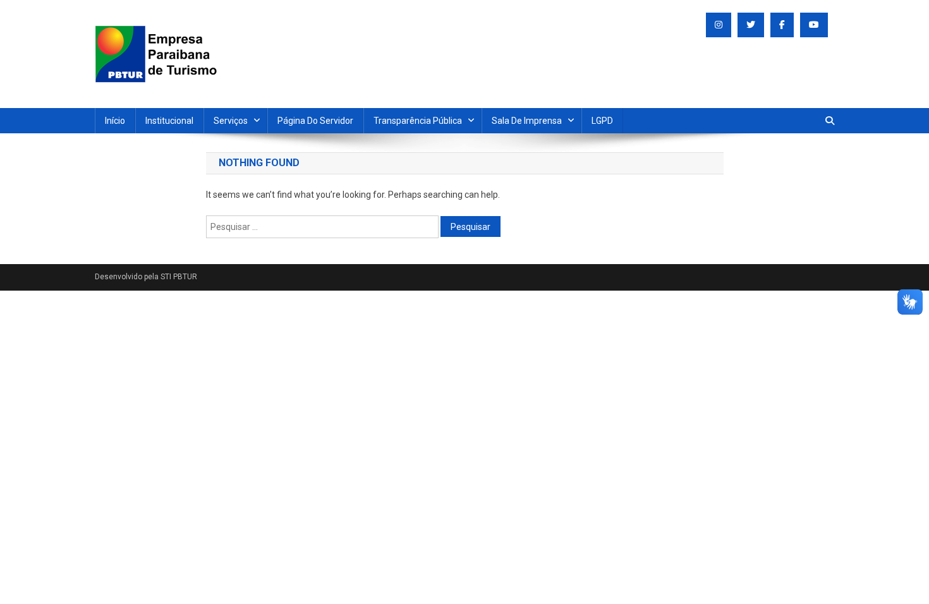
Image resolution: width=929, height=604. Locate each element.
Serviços (231, 121)
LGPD (602, 121)
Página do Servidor (315, 121)
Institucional (169, 121)
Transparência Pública (417, 121)
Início (115, 121)
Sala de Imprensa (527, 121)
